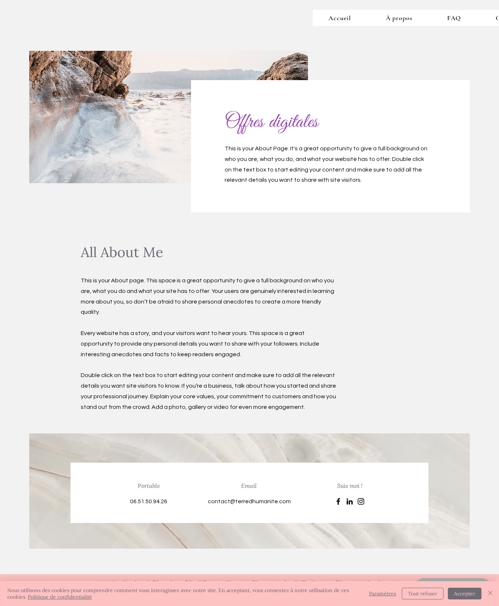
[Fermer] (490, 593)
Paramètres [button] (382, 593)
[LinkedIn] (349, 501)
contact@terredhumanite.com (249, 501)
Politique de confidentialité (60, 597)
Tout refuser (422, 593)
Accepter (464, 593)
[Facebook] (338, 501)
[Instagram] (361, 501)
